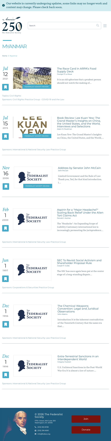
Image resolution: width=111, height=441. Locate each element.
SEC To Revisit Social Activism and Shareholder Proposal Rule (79, 262)
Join (86, 419)
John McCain (63, 171)
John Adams (62, 314)
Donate (86, 429)
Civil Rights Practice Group (26, 99)
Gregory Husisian (64, 362)
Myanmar (13, 56)
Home (4, 56)
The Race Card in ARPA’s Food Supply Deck (76, 70)
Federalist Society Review (37, 87)
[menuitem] (4, 55)
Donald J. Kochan (64, 218)
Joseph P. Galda (63, 266)
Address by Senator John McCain (79, 168)
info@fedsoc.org (43, 434)
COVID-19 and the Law (53, 99)
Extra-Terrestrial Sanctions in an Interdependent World (78, 358)
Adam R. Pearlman (64, 129)
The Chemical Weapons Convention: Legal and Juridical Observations (78, 308)
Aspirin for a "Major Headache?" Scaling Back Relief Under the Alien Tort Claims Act (80, 212)
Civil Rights (15, 95)
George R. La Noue (64, 74)
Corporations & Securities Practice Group (33, 287)
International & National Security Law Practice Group (39, 149)
